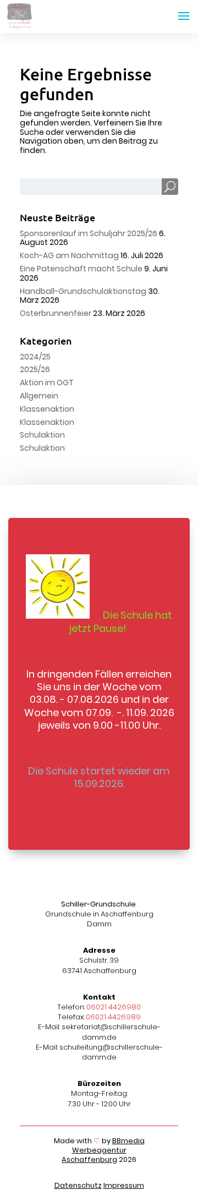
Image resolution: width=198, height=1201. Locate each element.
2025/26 (35, 369)
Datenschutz (78, 1185)
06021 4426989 (113, 1017)
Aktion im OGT (47, 382)
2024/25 (35, 356)
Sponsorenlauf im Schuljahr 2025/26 (88, 233)
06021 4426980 (113, 1007)
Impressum (123, 1185)
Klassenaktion (47, 408)
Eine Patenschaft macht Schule (81, 268)
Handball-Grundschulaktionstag (83, 291)
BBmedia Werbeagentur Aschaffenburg (103, 1150)
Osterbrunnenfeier (55, 313)
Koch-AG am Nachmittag (69, 255)
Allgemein (39, 395)
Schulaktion (42, 434)
